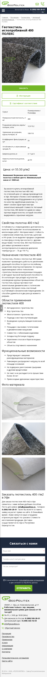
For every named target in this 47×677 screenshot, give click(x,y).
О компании (7, 648)
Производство (8, 636)
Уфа (42, 12)
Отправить (24, 588)
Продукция (6, 633)
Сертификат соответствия (25, 103)
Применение (7, 639)
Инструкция (24, 96)
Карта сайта (7, 661)
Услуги (5, 642)
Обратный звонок (12, 628)
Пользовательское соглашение (15, 658)
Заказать (23, 88)
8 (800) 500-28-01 (37, 9)
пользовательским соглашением (31, 580)
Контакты (6, 651)
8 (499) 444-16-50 (29, 621)
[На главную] (13, 4)
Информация (7, 645)
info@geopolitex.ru (26, 507)
